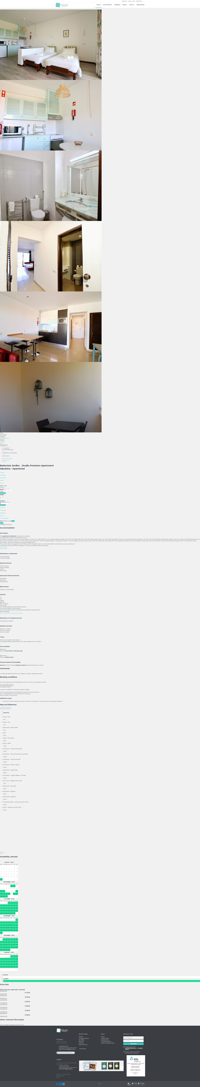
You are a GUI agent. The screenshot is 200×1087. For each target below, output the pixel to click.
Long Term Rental (107, 4)
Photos (3, 436)
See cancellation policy (7, 685)
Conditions (6, 460)
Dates (2, 489)
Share (2, 440)
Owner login (82, 1048)
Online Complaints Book (107, 1043)
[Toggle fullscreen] (2, 442)
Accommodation (7, 458)
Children (2, 501)
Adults (2, 494)
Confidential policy (130, 1048)
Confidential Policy (106, 1041)
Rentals (99, 4)
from (1, 486)
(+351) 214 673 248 (64, 1066)
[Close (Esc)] (0, 442)
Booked (5, 975)
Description (4, 445)
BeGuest (125, 4)
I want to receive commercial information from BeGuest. (132, 1052)
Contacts (131, 4)
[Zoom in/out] (3, 442)
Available (6, 978)
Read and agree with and (134, 1048)
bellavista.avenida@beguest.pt (67, 1049)
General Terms (105, 1038)
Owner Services (140, 4)
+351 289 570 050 (63, 1046)
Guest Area (124, 1)
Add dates (3, 493)
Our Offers (81, 1040)
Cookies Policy (105, 1040)
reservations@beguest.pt (66, 1069)
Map (4, 461)
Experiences (117, 4)
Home (103, 1037)
